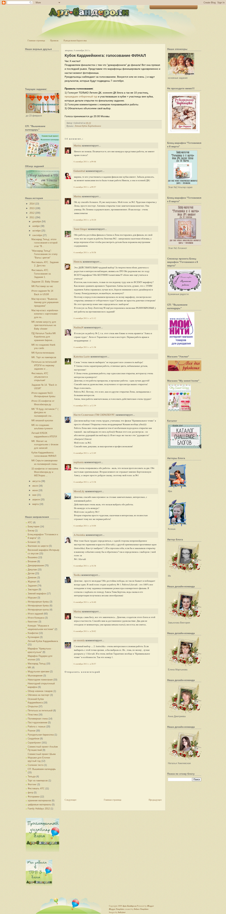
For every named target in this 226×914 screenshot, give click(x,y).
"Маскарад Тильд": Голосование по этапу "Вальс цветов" (44, 254)
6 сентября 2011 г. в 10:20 (85, 219)
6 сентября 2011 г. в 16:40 (85, 602)
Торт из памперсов (38, 780)
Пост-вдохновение (37, 722)
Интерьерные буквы (38, 601)
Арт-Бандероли (129, 905)
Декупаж (32, 569)
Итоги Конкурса (36, 617)
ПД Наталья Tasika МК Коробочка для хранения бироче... (43, 337)
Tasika (77, 575)
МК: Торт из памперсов (43, 357)
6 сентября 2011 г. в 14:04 (85, 525)
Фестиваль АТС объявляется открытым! (39, 377)
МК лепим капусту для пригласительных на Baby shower (43, 325)
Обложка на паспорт (38, 695)
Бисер (31, 530)
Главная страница (36, 40)
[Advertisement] (91, 773)
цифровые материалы (39, 804)
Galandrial (79, 171)
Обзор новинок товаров (40, 691)
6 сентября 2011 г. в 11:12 (85, 318)
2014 (31, 203)
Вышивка (32, 557)
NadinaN (79, 327)
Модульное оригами (38, 671)
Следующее (70, 799)
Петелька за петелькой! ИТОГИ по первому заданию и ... (44, 365)
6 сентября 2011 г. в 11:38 (85, 347)
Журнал (32, 581)
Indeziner (122, 912)
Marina (77, 145)
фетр (30, 792)
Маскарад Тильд (37, 663)
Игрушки (32, 597)
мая (34, 495)
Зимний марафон (37, 593)
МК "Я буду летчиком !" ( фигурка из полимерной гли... (44, 412)
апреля (36, 499)
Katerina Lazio (82, 356)
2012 (31, 213)
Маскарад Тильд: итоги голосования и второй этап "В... (44, 243)
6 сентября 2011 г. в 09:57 (85, 187)
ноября (36, 226)
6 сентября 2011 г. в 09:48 (85, 161)
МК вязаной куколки (42, 420)
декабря (36, 221)
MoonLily (79, 491)
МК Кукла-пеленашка (42, 352)
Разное (31, 730)
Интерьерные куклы (38, 609)
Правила (54, 40)
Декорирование (36, 565)
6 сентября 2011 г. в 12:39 (85, 405)
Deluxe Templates (141, 909)
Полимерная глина (38, 718)
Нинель (78, 261)
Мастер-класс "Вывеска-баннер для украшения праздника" (44, 302)
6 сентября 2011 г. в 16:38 (85, 565)
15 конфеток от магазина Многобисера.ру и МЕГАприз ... (44, 472)
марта (35, 504)
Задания (32, 585)
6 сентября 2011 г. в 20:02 (85, 631)
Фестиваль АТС (36, 788)
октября (36, 230)
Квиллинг (33, 621)
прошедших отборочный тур (81, 96)
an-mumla (79, 640)
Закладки (33, 589)
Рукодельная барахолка (75, 40)
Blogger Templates (116, 909)
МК (29, 667)
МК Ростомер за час (42, 286)
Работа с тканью (37, 726)
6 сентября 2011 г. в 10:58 (85, 252)
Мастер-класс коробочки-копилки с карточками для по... (44, 314)
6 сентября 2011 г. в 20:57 (85, 663)
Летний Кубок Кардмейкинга (43, 641)
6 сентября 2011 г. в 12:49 (85, 453)
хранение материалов (39, 800)
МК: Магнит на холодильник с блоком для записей (44, 444)
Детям (31, 573)
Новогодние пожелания (40, 679)
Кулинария (33, 637)
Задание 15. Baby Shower (45, 281)
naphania (79, 462)
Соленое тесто (35, 765)
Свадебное (33, 738)
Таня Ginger (80, 229)
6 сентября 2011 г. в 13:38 (85, 482)
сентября (37, 235)
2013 (31, 208)
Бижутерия (33, 526)
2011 (31, 217)
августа (36, 481)
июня (35, 490)
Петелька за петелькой (40, 710)
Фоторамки (33, 796)
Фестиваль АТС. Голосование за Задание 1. (41, 273)
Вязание (32, 561)
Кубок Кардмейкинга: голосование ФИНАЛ (105, 55)
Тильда (31, 776)
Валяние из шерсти (38, 546)
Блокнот (32, 542)
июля (35, 485)
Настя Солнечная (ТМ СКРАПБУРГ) (94, 414)
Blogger (150, 905)
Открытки (33, 706)
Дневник (32, 577)
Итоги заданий (35, 613)
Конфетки (33, 633)
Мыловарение (35, 675)
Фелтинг (32, 784)
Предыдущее (155, 799)
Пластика (33, 714)
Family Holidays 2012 (39, 808)
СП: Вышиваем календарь (42, 769)
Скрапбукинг (34, 742)
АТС (30, 522)
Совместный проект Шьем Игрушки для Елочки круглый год (42, 757)
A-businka (79, 534)
